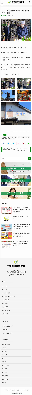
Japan (4, 137)
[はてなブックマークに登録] (13, 143)
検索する (29, 158)
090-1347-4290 (17, 274)
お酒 (4, 348)
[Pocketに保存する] (18, 143)
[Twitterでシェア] (8, 143)
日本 (3, 138)
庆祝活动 (5, 375)
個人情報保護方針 (12, 390)
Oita (13, 137)
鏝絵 (9, 138)
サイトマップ (25, 390)
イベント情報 (6, 293)
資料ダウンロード (8, 326)
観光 (4, 382)
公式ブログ (6, 300)
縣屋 (6, 138)
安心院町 (27, 137)
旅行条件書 (19, 390)
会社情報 (5, 307)
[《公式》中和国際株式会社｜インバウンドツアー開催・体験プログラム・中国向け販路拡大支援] (16, 2)
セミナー (5, 358)
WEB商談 (5, 329)
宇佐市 (22, 137)
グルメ (5, 355)
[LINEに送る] (28, 143)
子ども (5, 372)
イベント (5, 351)
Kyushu (8, 137)
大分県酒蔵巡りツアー (9, 296)
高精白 (13, 138)
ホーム (5, 286)
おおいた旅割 (6, 344)
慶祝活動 (5, 379)
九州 (16, 137)
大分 (19, 137)
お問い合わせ (6, 310)
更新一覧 (5, 314)
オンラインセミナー (8, 333)
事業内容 (5, 303)
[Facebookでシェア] (3, 143)
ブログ (4, 15)
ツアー (5, 361)
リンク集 (6, 390)
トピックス (6, 289)
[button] (29, 2)
